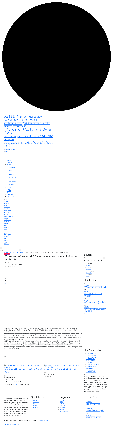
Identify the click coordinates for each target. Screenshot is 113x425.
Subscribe (89, 269)
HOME (9, 161)
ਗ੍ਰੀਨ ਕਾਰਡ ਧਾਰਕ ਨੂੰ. (94, 417)
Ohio (5, 225)
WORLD (9, 164)
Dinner (6, 218)
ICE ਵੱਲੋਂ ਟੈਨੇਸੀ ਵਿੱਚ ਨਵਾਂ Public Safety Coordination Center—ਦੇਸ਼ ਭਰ (23, 118)
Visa (5, 242)
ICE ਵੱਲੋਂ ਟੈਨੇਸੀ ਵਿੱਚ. (93, 404)
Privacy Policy (16, 424)
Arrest (6, 205)
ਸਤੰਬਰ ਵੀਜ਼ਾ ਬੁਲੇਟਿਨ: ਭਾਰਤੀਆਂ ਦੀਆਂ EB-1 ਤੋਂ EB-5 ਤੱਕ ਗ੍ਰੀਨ (28, 138)
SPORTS (9, 191)
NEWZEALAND (13, 181)
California (7, 207)
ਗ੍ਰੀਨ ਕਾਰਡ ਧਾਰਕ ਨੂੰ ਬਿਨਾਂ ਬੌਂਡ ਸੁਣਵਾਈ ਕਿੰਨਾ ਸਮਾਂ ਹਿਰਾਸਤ (28, 131)
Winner (6, 244)
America (6, 203)
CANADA (11, 170)
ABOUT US (10, 194)
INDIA (8, 189)
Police (6, 231)
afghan (6, 201)
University (7, 240)
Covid (6, 214)
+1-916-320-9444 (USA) (49, 147)
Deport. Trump (8, 216)
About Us (36, 402)
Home (35, 400)
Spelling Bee (7, 235)
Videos (35, 405)
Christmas (7, 209)
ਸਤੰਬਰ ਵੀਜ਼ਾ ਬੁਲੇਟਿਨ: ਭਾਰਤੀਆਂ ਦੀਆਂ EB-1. (95, 310)
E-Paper (35, 404)
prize (5, 233)
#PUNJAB (7, 254)
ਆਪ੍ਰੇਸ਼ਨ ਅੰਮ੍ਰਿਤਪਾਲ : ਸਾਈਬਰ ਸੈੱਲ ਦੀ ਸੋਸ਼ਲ (23, 371)
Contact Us (36, 407)
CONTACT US (10, 196)
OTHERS (11, 184)
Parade (6, 227)
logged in (14, 384)
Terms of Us (7, 424)
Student (6, 236)
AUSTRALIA (12, 177)
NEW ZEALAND (64, 411)
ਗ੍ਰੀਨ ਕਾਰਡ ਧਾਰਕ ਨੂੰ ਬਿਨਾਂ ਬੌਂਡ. (95, 302)
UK (5, 238)
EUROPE (11, 174)
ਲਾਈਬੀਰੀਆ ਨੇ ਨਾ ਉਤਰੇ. (95, 410)
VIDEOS (9, 193)
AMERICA (12, 167)
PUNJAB (9, 187)
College (6, 212)
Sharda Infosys (43, 420)
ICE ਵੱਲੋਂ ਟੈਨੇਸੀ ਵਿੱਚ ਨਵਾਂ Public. (95, 287)
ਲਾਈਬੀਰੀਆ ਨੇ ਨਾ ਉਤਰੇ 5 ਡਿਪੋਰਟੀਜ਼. (93, 294)
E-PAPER (9, 163)
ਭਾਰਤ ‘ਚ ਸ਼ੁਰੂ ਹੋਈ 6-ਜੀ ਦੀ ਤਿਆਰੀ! (60, 369)
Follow (88, 265)
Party (5, 229)
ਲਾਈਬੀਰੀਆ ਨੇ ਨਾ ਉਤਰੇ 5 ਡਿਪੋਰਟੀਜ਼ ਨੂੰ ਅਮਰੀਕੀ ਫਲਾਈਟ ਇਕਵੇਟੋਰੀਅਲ (27, 125)
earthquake (7, 220)
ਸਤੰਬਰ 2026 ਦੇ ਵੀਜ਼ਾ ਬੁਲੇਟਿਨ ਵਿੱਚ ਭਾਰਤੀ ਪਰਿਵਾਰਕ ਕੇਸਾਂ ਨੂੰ (28, 144)
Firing (6, 223)
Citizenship (7, 210)
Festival (6, 222)
